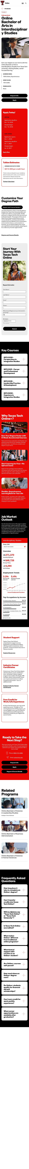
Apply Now (6, 152)
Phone (4, 305)
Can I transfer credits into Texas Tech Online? (11, 902)
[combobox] (14, 315)
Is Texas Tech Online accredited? (12, 926)
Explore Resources (9, 653)
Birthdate (5, 319)
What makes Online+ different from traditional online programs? (11, 938)
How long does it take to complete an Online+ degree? (12, 890)
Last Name (6, 295)
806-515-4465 (18, 753)
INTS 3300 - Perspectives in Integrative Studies (12, 359)
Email (4, 300)
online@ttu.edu (18, 757)
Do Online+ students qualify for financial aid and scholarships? (12, 988)
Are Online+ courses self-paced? (12, 964)
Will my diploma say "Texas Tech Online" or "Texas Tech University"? (12, 914)
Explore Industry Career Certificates (11, 686)
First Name (6, 289)
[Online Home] (2, 3)
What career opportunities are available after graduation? (11, 1014)
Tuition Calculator (8, 181)
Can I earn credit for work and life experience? (12, 1001)
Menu (22, 2)
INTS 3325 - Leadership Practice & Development (12, 383)
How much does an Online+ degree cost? (11, 975)
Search (26, 2)
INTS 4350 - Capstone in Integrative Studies (12, 395)
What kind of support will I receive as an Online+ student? (11, 952)
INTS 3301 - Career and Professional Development (12, 371)
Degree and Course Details (11, 207)
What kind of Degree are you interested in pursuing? (14, 311)
